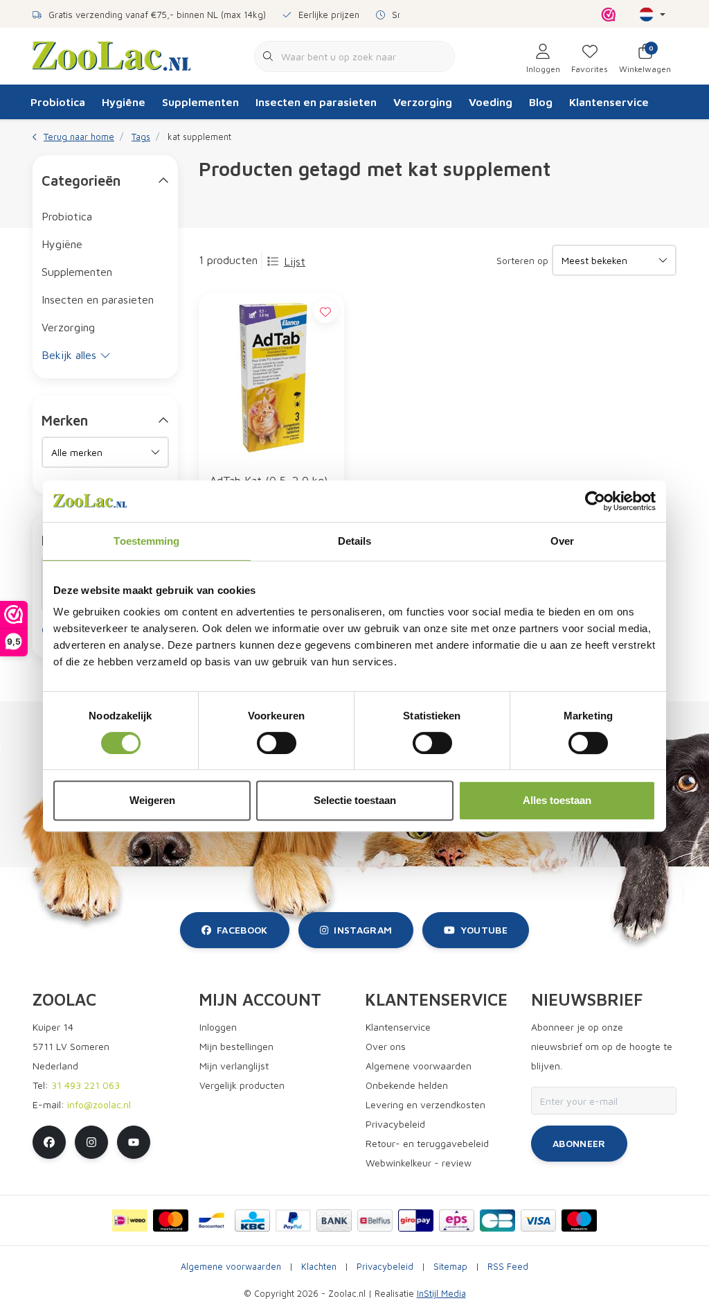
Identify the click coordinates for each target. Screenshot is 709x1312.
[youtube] (133, 1142)
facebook (242, 930)
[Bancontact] (211, 1220)
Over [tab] (562, 541)
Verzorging (422, 102)
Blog (541, 102)
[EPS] (456, 1220)
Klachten (318, 1266)
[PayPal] (293, 1220)
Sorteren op (522, 260)
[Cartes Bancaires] (497, 1220)
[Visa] (538, 1220)
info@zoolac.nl (99, 1104)
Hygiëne (123, 102)
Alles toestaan (557, 800)
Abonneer (579, 1143)
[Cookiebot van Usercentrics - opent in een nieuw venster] (595, 501)
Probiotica (57, 102)
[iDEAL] (129, 1220)
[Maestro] (579, 1220)
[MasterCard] (170, 1220)
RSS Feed (507, 1266)
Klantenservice (609, 102)
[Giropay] (415, 1220)
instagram (363, 930)
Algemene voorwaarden (231, 1266)
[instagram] (91, 1142)
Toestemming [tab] (146, 541)
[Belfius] (375, 1220)
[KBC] (252, 1220)
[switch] (276, 743)
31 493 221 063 (85, 1085)
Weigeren (152, 800)
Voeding (490, 102)
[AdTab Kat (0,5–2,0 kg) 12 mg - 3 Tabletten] (271, 376)
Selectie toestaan (355, 800)
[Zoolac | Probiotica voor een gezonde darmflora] (111, 55)
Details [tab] (355, 541)
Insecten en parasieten (316, 102)
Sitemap (450, 1266)
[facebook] (49, 1142)
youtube (484, 930)
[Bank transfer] (334, 1220)
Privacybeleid (385, 1266)
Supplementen (200, 102)
